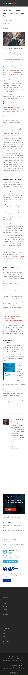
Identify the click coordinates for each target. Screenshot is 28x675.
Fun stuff (12, 27)
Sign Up (7, 580)
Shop (4, 620)
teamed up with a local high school (16, 256)
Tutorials (5, 606)
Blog (4, 630)
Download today (10, 561)
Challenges (5, 597)
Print (4, 617)
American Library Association (10, 65)
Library (4, 594)
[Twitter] (15, 517)
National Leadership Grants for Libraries (14, 320)
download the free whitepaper (10, 403)
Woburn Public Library (11, 133)
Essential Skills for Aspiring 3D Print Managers (13, 530)
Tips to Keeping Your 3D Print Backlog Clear (13, 544)
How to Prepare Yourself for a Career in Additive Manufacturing (12, 540)
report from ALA (14, 70)
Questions (5, 603)
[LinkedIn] (11, 517)
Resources (5, 633)
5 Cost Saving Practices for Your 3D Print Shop (12, 526)
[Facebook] (4, 517)
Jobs (4, 647)
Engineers (5, 609)
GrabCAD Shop (19, 27)
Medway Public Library (11, 107)
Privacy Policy (15, 656)
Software (5, 28)
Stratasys (5, 331)
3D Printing (6, 27)
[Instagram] (8, 517)
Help (4, 636)
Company (5, 643)
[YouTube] (19, 517)
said (20, 61)
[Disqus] (14, 472)
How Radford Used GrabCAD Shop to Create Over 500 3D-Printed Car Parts (13, 535)
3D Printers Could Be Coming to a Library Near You (13, 13)
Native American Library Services (13, 322)
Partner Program (6, 623)
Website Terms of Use (9, 655)
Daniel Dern (6, 23)
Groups (4, 600)
